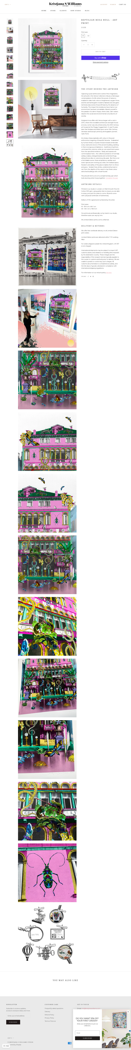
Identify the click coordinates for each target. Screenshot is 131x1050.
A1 (83, 36)
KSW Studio (76, 10)
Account (103, 4)
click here (108, 272)
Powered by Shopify (14, 1045)
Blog (87, 10)
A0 (88, 36)
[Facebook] (88, 276)
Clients (63, 10)
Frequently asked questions (54, 1008)
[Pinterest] (93, 276)
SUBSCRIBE (86, 1038)
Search (113, 4)
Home (44, 10)
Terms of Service (50, 1021)
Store (53, 10)
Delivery (47, 1011)
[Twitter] (90, 276)
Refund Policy (49, 1015)
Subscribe (13, 1022)
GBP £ (7, 4)
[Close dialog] (126, 1011)
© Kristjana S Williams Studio (20, 1042)
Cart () (122, 4)
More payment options (100, 62)
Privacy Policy (49, 1018)
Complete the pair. (112, 178)
